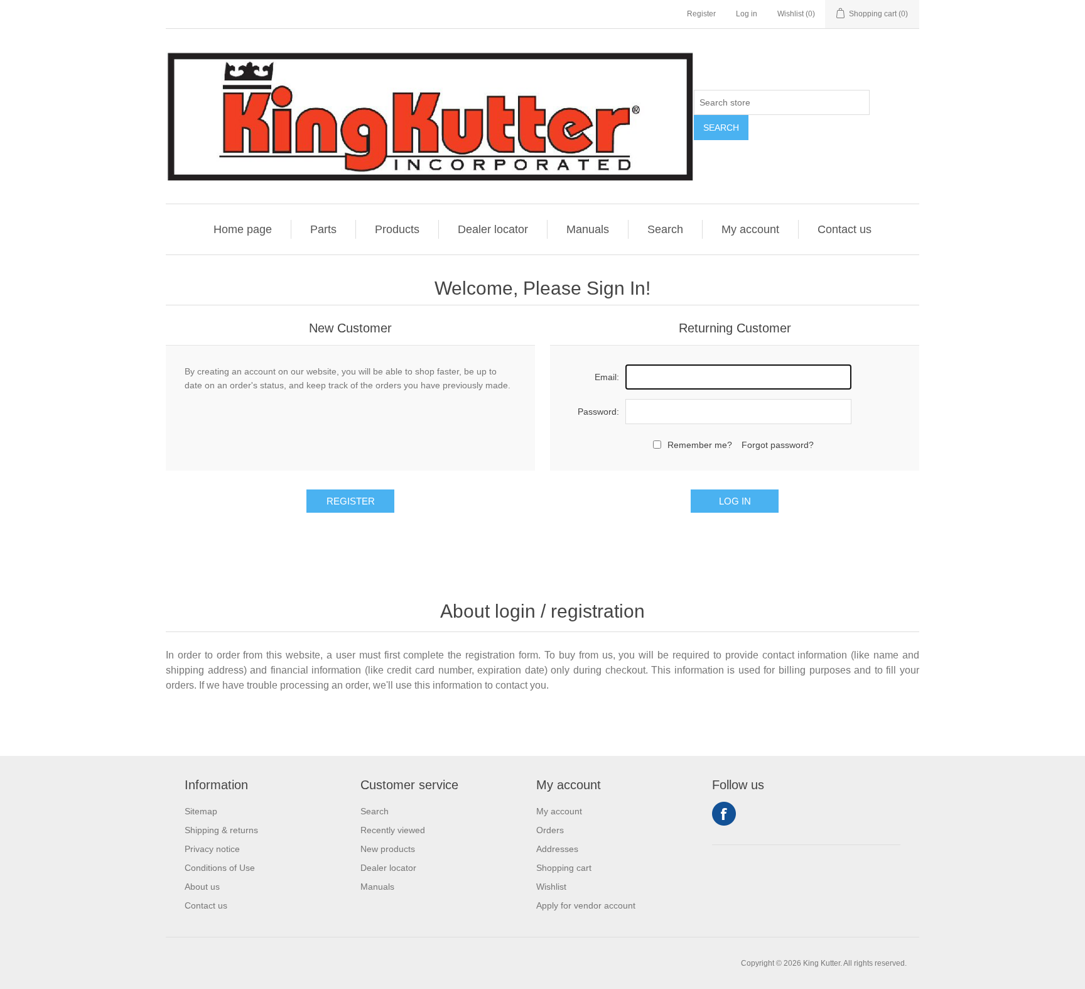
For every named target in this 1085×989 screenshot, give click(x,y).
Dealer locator (493, 229)
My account (750, 229)
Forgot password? (778, 445)
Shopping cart (563, 868)
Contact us (845, 229)
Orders (550, 830)
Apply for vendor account (585, 905)
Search (721, 128)
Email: (607, 377)
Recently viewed (392, 830)
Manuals (587, 229)
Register (701, 13)
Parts (323, 229)
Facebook (724, 814)
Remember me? (699, 445)
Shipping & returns (221, 830)
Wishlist (551, 887)
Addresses (557, 849)
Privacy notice (212, 849)
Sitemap (201, 811)
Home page (242, 229)
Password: (598, 412)
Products (397, 229)
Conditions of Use (220, 868)
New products (387, 849)
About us (202, 887)
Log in (746, 13)
